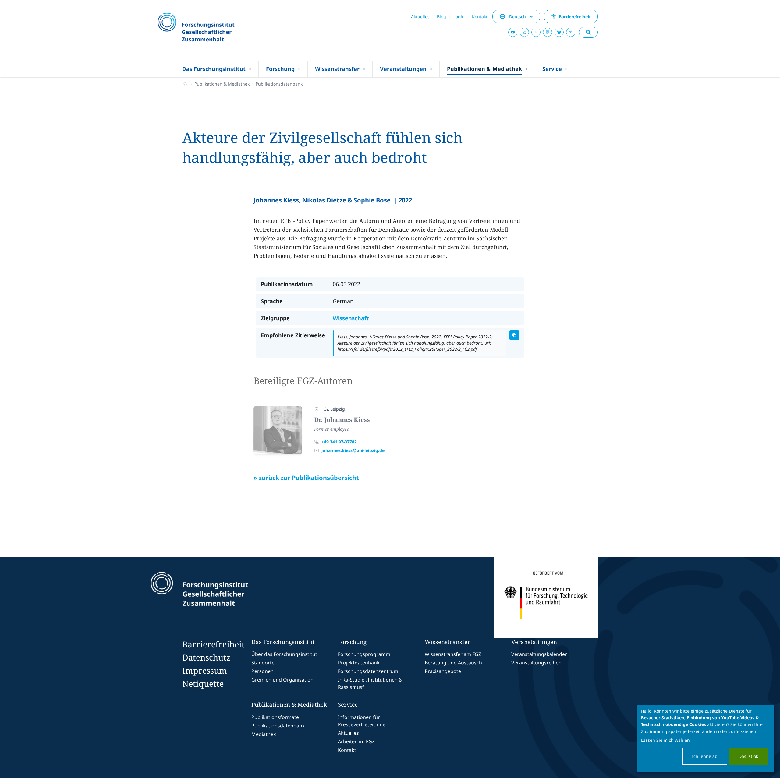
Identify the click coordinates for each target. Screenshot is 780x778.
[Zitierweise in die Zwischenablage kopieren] (514, 335)
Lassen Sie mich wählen (665, 740)
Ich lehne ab (705, 756)
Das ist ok (748, 756)
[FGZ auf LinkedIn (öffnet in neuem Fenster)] (536, 32)
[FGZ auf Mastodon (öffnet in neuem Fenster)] (547, 32)
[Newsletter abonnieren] (570, 32)
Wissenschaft (351, 318)
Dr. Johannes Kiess (342, 419)
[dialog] (705, 738)
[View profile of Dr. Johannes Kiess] (278, 430)
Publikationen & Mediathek (222, 84)
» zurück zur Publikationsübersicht (306, 478)
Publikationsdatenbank (279, 84)
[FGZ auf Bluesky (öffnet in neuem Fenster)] (559, 32)
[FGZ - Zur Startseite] (212, 28)
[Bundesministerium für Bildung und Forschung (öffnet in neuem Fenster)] (546, 597)
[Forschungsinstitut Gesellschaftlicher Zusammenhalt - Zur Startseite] (227, 597)
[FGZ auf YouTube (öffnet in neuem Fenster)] (512, 32)
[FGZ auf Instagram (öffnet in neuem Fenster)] (524, 32)
